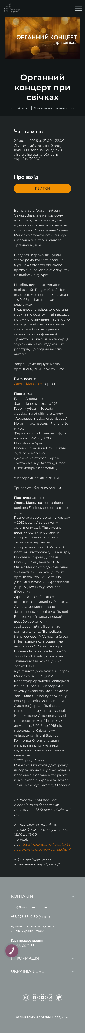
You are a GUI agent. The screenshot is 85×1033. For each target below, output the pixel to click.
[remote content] (42, 188)
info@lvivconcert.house (29, 907)
